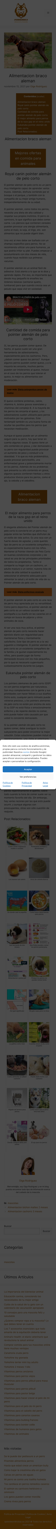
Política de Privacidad (27, 784)
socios (26, 752)
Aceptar (28, 769)
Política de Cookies (8, 784)
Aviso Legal (45, 784)
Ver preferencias (28, 776)
